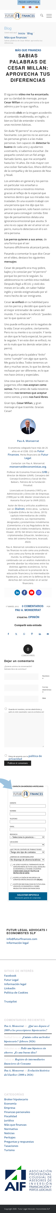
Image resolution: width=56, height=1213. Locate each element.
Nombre (45, 677)
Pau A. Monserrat (28, 610)
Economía (10, 1103)
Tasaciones (11, 1146)
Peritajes (9, 1137)
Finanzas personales (17, 1112)
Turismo (9, 1150)
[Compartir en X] (16, 634)
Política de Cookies (16, 992)
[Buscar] (40, 16)
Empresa (9, 1108)
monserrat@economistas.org (27, 466)
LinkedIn (9, 988)
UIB (44, 472)
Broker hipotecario (16, 1099)
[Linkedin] (17, 592)
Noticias (9, 1133)
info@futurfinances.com (22, 939)
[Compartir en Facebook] (8, 634)
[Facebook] (24, 592)
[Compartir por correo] (48, 634)
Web (44, 698)
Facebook (10, 975)
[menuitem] (29, 2)
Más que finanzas (28, 50)
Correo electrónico (46, 690)
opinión (33, 617)
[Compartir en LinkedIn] (40, 634)
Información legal (18, 943)
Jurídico (9, 1120)
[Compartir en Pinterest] (32, 634)
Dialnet (19, 509)
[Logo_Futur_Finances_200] (23, 16)
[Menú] (47, 16)
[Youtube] (31, 592)
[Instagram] (39, 592)
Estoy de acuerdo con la (25, 757)
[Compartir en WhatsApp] (24, 634)
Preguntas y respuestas (19, 1141)
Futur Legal (11, 980)
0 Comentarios (32, 606)
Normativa (11, 1129)
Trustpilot (10, 1001)
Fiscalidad (10, 1116)
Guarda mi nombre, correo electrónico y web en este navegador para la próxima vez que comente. (26, 712)
